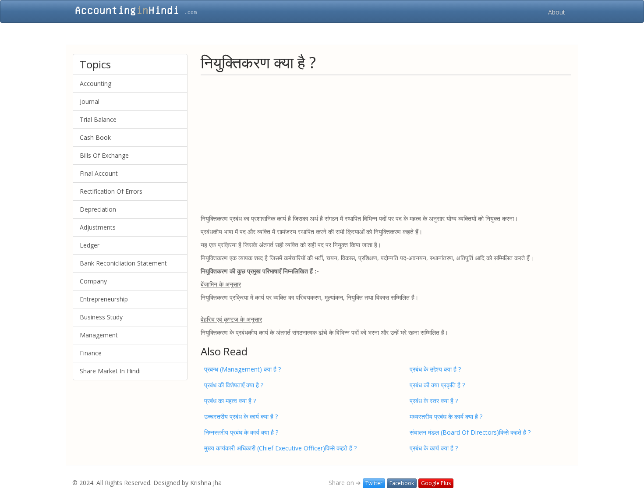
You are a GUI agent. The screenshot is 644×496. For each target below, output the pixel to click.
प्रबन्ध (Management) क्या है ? (242, 369)
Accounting (95, 83)
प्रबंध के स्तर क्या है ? (434, 401)
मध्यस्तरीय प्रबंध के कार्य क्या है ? (446, 416)
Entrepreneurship (104, 299)
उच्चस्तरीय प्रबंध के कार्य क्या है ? (241, 416)
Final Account (99, 173)
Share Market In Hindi (110, 371)
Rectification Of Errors (111, 191)
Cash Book (95, 137)
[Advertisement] (386, 144)
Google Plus (436, 483)
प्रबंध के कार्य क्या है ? (434, 448)
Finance (91, 353)
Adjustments (98, 227)
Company (93, 281)
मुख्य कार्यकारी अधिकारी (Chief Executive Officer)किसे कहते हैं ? (280, 448)
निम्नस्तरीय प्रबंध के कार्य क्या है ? (241, 432)
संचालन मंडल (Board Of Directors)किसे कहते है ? (470, 432)
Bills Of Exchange (104, 155)
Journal (89, 101)
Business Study (101, 317)
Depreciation (98, 209)
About (556, 12)
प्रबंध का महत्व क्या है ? (230, 401)
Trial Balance (98, 119)
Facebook (401, 483)
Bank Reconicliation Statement (123, 263)
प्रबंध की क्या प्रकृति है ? (437, 385)
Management (99, 335)
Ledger (89, 245)
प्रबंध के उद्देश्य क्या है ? (435, 369)
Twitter (373, 483)
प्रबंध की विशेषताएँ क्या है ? (233, 385)
